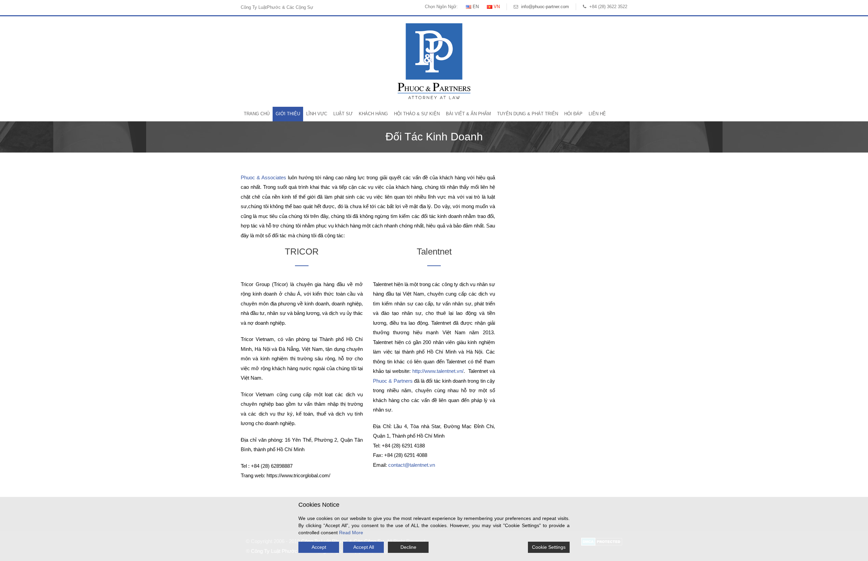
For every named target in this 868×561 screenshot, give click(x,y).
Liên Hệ (597, 113)
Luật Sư (343, 113)
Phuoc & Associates (263, 177)
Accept (319, 547)
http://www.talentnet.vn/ (437, 371)
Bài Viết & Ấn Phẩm (468, 113)
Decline (408, 547)
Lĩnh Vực (316, 113)
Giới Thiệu (288, 113)
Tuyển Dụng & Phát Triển (527, 113)
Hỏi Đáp (573, 113)
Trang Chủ (257, 113)
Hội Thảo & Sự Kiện (417, 113)
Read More (351, 532)
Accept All (363, 547)
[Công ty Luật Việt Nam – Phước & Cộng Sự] (434, 61)
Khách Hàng (373, 113)
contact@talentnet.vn (411, 465)
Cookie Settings (549, 547)
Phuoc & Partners (393, 381)
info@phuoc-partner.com (545, 6)
